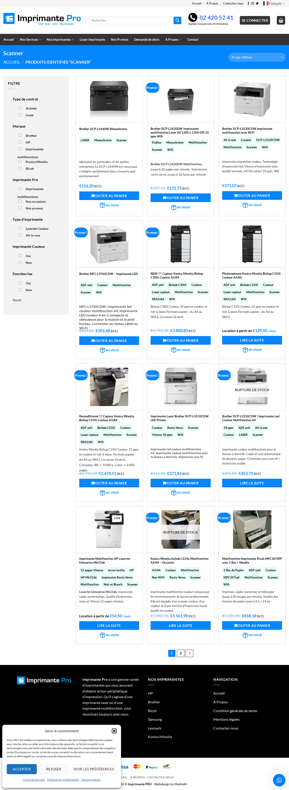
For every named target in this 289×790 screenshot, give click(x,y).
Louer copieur (161, 292)
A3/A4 (156, 570)
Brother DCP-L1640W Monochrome (103, 129)
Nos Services (29, 39)
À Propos (212, 3)
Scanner (122, 140)
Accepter (22, 769)
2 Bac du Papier (234, 570)
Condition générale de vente (235, 711)
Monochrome (103, 140)
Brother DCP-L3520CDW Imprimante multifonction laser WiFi (247, 130)
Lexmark (154, 728)
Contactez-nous (233, 3)
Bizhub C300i (177, 285)
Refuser (54, 769)
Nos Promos (119, 39)
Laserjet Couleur (37, 228)
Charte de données (34, 779)
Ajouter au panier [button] (109, 196)
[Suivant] (189, 653)
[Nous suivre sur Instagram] (252, 3)
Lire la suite (252, 340)
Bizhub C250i (249, 285)
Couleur (246, 140)
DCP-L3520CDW (268, 140)
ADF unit (86, 285)
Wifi (170, 149)
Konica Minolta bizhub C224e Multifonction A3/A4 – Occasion (179, 560)
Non (29, 263)
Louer (30, 115)
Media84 (181, 784)
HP (28, 142)
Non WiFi (158, 577)
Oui (28, 256)
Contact (192, 39)
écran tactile (116, 570)
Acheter (31, 108)
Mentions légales (91, 779)
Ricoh (30, 168)
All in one (230, 140)
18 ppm (228, 428)
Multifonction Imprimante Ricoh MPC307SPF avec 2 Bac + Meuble (252, 560)
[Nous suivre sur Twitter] (257, 3)
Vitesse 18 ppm (162, 435)
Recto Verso (175, 428)
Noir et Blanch (113, 584)
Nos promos (34, 208)
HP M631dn (89, 577)
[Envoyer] (177, 20)
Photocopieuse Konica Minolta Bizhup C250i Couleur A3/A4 (251, 275)
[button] (114, 731)
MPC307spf (232, 577)
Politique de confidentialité (63, 779)
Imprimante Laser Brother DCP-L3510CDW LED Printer (180, 418)
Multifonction (198, 142)
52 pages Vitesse (92, 570)
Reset (17, 300)
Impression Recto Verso (117, 577)
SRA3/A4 (158, 299)
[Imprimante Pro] (42, 20)
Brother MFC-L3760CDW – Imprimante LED (108, 274)
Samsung (155, 719)
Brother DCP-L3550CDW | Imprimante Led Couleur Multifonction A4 (250, 418)
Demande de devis (146, 39)
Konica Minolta (36, 162)
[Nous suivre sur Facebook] (248, 3)
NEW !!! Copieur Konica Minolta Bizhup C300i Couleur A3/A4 (177, 275)
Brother (31, 135)
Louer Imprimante (92, 39)
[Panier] (281, 20)
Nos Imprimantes (59, 39)
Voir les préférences (94, 769)
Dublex (156, 142)
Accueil (196, 3)
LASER (85, 140)
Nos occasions (36, 201)
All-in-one (33, 235)
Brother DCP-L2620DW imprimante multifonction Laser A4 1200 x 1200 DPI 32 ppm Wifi (180, 131)
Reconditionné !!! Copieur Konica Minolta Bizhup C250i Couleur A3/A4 (106, 418)
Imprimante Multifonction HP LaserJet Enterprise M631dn (104, 560)
